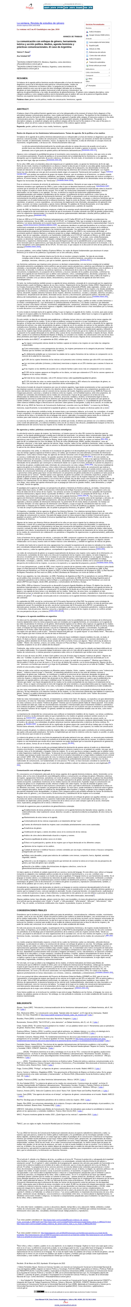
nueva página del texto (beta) (99, 42)
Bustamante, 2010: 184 (54, 159)
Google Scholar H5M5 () (99, 35)
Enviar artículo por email (97, 65)
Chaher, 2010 (100, 548)
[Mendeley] (87, 79)
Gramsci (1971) (31, 717)
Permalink (92, 86)
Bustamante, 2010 (40, 215)
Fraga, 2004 (89, 464)
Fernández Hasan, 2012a (65, 180)
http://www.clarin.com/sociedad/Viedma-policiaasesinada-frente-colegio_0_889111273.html (77, 1222)
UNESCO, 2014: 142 (81, 988)
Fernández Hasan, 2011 (100, 296)
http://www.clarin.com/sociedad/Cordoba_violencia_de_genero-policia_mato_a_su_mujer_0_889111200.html (56, 1224)
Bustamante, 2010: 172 (89, 150)
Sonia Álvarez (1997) (102, 186)
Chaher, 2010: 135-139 (56, 610)
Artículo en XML (94, 49)
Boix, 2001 (104, 439)
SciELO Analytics (95, 32)
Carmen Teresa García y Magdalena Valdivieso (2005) (40, 225)
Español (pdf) (94, 45)
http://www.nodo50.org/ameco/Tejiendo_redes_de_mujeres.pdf (64, 1015)
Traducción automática (97, 62)
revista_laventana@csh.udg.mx (66, 1305)
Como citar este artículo (98, 55)
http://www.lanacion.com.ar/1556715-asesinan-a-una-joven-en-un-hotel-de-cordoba (55, 1235)
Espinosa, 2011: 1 (85, 260)
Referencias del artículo (97, 52)
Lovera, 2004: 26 (83, 495)
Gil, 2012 (71, 743)
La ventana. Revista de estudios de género (40, 23)
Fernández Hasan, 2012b (105, 562)
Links (23, 1009)
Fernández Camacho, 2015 (104, 972)
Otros (90, 79)
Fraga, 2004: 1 (87, 456)
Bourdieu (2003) (31, 724)
